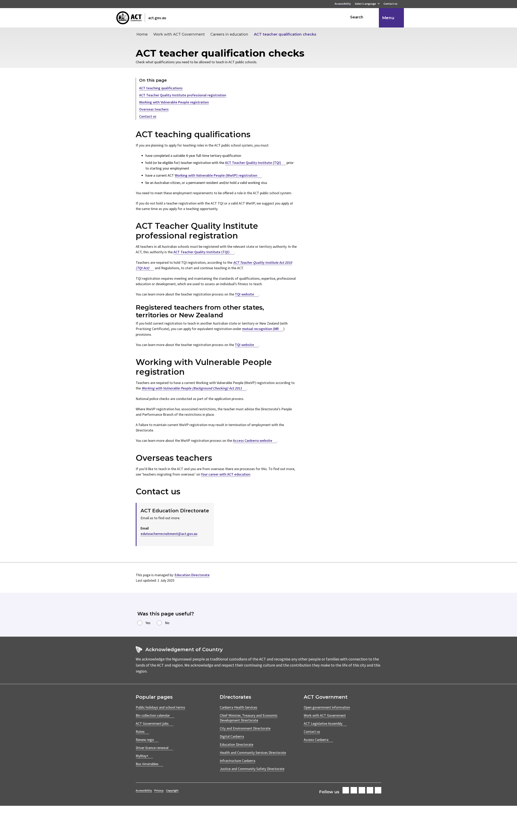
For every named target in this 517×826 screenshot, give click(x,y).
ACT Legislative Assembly (323, 723)
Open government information (327, 707)
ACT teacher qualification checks (285, 34)
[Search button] (372, 17)
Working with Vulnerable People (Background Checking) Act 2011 (192, 388)
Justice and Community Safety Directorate (252, 768)
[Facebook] (346, 790)
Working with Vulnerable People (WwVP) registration (216, 175)
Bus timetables (147, 764)
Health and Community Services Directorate (253, 752)
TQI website (244, 294)
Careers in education (229, 34)
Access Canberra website (252, 440)
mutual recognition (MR (260, 328)
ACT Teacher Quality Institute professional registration (182, 95)
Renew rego (145, 739)
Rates (140, 731)
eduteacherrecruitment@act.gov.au (169, 533)
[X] (362, 790)
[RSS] (378, 790)
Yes (147, 622)
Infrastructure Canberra (237, 760)
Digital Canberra (232, 736)
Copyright (172, 790)
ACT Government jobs (152, 723)
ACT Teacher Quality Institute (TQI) (253, 162)
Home (142, 34)
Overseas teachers (154, 109)
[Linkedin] (370, 790)
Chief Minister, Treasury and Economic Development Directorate (248, 718)
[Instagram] (354, 790)
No (167, 622)
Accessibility (343, 4)
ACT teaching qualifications (161, 88)
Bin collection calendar (153, 715)
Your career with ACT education (225, 474)
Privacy (159, 790)
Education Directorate (192, 575)
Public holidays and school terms (160, 707)
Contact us (390, 4)
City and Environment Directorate (245, 728)
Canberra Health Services (238, 707)
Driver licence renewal (152, 747)
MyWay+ (142, 755)
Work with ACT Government (179, 34)
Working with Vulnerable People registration (174, 102)
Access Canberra (316, 739)
